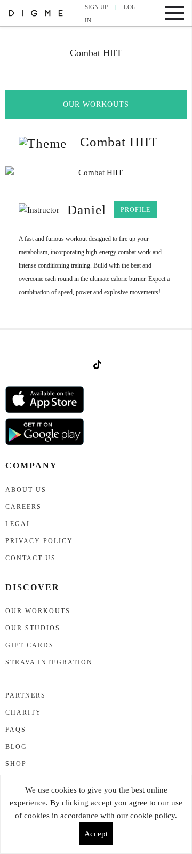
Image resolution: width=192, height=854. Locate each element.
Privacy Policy (39, 541)
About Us (25, 489)
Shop (16, 763)
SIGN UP (96, 7)
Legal (18, 524)
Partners (25, 695)
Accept (96, 833)
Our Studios (32, 628)
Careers (23, 507)
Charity (23, 712)
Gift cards (29, 645)
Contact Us (30, 558)
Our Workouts (96, 104)
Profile (135, 210)
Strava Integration (49, 662)
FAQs (15, 729)
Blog (16, 746)
